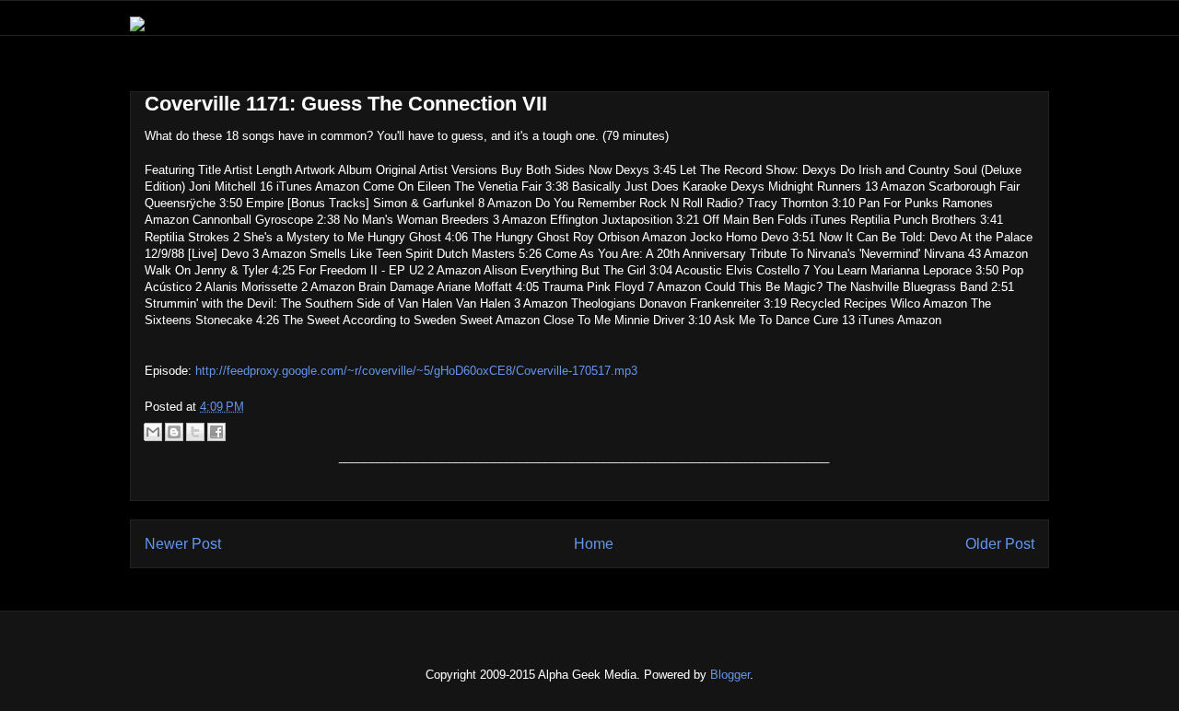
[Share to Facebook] (216, 432)
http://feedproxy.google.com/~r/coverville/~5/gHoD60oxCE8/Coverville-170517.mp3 (416, 371)
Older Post (999, 544)
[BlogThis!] (174, 432)
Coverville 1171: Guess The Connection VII (346, 103)
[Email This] (153, 432)
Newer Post (183, 544)
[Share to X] (195, 432)
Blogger (730, 675)
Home (593, 544)
